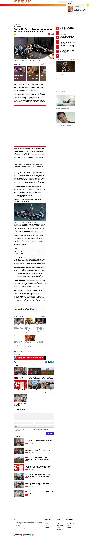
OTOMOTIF (19, 26)
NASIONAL (47, 527)
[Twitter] (49, 362)
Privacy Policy (69, 525)
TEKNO (46, 523)
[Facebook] (46, 362)
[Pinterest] (19, 535)
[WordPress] (21, 535)
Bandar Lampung (60, 525)
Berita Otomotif (21, 351)
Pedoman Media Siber (70, 523)
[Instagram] (24, 535)
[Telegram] (51, 362)
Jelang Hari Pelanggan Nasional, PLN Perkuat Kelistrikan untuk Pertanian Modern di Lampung (47, 377)
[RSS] (33, 535)
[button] (71, 2)
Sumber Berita (17, 354)
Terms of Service (69, 527)
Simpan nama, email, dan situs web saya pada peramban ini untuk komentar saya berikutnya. (32, 430)
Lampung (59, 521)
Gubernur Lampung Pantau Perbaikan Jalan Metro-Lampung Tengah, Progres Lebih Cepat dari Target (47, 391)
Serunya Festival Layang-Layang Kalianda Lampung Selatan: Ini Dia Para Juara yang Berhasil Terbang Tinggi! (29, 251)
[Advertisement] (44, 15)
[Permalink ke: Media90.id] (15, 34)
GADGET (58, 527)
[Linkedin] (26, 535)
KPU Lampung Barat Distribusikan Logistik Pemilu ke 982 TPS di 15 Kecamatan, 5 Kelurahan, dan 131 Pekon (29, 166)
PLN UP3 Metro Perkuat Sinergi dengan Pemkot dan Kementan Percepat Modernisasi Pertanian (20, 377)
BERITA (15, 26)
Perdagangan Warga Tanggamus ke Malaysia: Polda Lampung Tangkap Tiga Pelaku (28, 308)
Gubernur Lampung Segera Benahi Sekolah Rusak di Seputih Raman (20, 404)
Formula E (28, 351)
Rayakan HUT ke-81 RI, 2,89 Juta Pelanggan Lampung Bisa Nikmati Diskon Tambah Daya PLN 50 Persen (20, 391)
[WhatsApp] (53, 362)
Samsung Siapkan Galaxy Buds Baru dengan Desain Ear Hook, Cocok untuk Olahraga (67, 51)
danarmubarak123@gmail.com (22, 528)
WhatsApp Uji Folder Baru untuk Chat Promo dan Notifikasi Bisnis (67, 55)
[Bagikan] (53, 34)
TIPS (46, 529)
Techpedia (59, 529)
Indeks (67, 521)
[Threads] (28, 535)
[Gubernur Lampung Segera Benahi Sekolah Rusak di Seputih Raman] (20, 398)
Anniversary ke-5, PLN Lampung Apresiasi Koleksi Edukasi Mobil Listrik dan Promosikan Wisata (33, 391)
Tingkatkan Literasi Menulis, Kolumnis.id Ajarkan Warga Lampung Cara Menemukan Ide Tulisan (34, 377)
